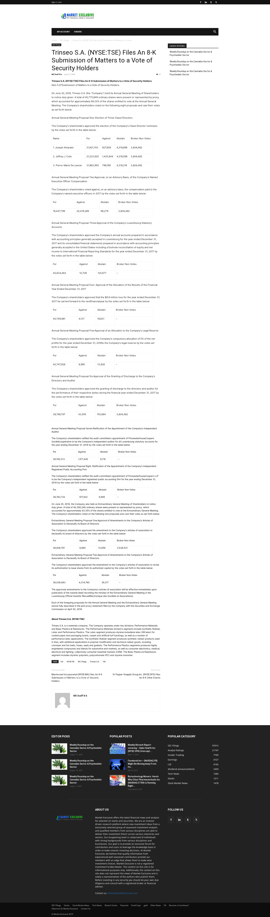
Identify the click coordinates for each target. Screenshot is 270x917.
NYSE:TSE (70, 661)
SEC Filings (64, 40)
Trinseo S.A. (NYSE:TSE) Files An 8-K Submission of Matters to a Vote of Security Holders (104, 60)
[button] (214, 32)
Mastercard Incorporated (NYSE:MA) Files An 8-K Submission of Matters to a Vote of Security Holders (77, 677)
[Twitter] (216, 2)
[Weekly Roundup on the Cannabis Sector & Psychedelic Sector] (59, 748)
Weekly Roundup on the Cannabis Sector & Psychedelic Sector (191, 53)
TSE (104, 661)
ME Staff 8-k (57, 74)
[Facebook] (200, 2)
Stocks (67, 905)
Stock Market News (80, 905)
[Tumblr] (211, 2)
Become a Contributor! (179, 905)
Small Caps (136, 905)
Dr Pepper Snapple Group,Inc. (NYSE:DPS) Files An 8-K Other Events (136, 676)
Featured (124, 905)
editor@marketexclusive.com (123, 893)
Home (54, 40)
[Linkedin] (205, 2)
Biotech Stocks (111, 905)
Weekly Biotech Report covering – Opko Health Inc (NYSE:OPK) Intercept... (141, 748)
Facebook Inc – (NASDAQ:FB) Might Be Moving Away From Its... (143, 763)
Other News (155, 905)
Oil (165, 905)
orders (78, 31)
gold (146, 905)
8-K (62, 661)
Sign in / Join (57, 2)
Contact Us (85, 908)
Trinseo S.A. (94, 661)
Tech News (97, 905)
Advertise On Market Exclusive (65, 908)
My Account (63, 31)
